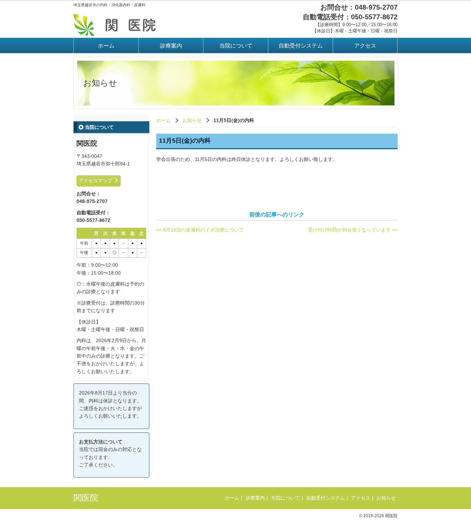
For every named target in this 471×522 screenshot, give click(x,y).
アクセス (365, 46)
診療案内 (171, 46)
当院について (235, 46)
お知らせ (192, 120)
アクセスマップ (96, 180)
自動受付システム (301, 46)
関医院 (85, 497)
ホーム (106, 46)
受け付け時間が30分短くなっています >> (353, 230)
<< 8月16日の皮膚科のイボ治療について (200, 230)
